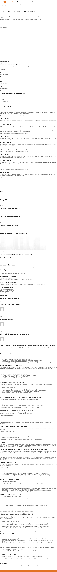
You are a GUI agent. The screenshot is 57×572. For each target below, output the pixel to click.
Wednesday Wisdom (6, 319)
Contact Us (49, 1)
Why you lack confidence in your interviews (14, 334)
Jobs (32, 1)
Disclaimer (42, 1)
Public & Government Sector (9, 225)
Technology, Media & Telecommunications (13, 233)
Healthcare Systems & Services (10, 217)
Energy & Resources (6, 200)
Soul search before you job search (10, 304)
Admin (1, 327)
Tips (28, 1)
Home (13, 1)
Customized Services (5, 101)
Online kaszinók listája (35, 348)
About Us (18, 1)
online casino (19, 517)
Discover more (2, 69)
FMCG (2, 191)
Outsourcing (4, 99)
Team (36, 1)
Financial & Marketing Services (10, 208)
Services (24, 1)
